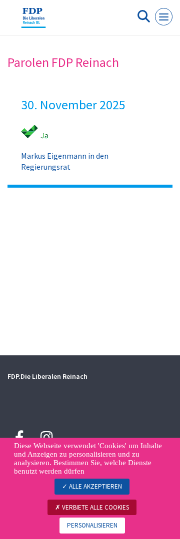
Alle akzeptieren (95, 486)
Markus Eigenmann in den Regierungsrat (64, 161)
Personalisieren (92, 525)
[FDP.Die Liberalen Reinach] (33, 21)
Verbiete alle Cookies (94, 507)
